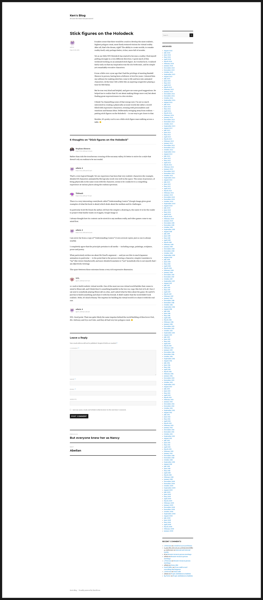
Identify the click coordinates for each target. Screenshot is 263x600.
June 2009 (167, 494)
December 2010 (169, 456)
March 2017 (167, 294)
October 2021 (168, 176)
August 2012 (168, 412)
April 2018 (167, 266)
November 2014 (169, 354)
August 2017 (168, 283)
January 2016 (168, 324)
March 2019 (168, 242)
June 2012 (167, 417)
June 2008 (167, 520)
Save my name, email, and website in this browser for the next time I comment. (99, 410)
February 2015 (168, 348)
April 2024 (167, 111)
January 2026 (168, 66)
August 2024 (168, 102)
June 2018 (167, 262)
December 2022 (169, 145)
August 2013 (168, 387)
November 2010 (169, 458)
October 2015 (168, 331)
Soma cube (174, 565)
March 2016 (168, 320)
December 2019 (169, 223)
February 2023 (169, 141)
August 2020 (168, 206)
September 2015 (169, 333)
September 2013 (169, 384)
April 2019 (167, 240)
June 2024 (167, 107)
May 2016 (167, 316)
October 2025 (168, 72)
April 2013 (167, 395)
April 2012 (167, 421)
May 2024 (167, 109)
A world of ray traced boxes (183, 546)
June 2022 (167, 158)
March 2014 (168, 372)
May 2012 (167, 419)
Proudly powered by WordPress (89, 590)
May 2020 (167, 212)
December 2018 (169, 249)
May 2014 (167, 367)
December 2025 (169, 68)
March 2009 (168, 501)
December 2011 (169, 430)
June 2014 (167, 365)
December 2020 (169, 197)
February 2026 (169, 64)
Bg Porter (167, 576)
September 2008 (169, 514)
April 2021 (167, 188)
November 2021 (169, 173)
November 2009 (169, 484)
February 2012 (169, 425)
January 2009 (168, 505)
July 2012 (167, 415)
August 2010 (168, 464)
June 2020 (167, 210)
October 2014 (168, 356)
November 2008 (169, 509)
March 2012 (168, 423)
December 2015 (169, 326)
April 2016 (167, 318)
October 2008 (168, 512)
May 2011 (167, 445)
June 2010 (167, 468)
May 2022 (167, 160)
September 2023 (169, 126)
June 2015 (167, 339)
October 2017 (168, 279)
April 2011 (167, 447)
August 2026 (168, 51)
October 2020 (168, 201)
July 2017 (167, 285)
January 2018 (168, 272)
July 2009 (167, 492)
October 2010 (168, 460)
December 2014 (169, 352)
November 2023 (169, 122)
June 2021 (167, 184)
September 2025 (169, 74)
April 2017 (167, 292)
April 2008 (167, 524)
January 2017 (168, 298)
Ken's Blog (78, 15)
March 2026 (168, 61)
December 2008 (169, 507)
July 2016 (167, 311)
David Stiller (168, 567)
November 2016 (169, 303)
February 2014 (169, 374)
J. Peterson (167, 546)
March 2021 (168, 191)
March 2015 (168, 346)
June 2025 (167, 81)
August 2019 (168, 232)
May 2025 (167, 83)
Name (73, 379)
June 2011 (167, 443)
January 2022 (168, 169)
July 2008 (167, 518)
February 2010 (169, 477)
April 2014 (167, 369)
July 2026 (167, 53)
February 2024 (169, 115)
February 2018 (169, 270)
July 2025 (167, 79)
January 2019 (168, 247)
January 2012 (168, 428)
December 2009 (169, 481)
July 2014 (167, 363)
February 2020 (169, 219)
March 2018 (168, 268)
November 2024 (169, 96)
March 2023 (168, 139)
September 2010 (169, 462)
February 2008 (169, 529)
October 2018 (168, 253)
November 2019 (169, 225)
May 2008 (167, 522)
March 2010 (168, 475)
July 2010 (167, 466)
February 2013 (169, 400)
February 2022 (169, 167)
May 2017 (167, 290)
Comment (74, 348)
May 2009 (167, 496)
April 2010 (167, 473)
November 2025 (169, 70)
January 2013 (168, 402)
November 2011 (169, 432)
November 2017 (169, 277)
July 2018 (167, 260)
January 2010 (168, 479)
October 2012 (168, 408)
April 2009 (167, 499)
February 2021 (169, 193)
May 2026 (167, 57)
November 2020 (169, 199)
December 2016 (169, 300)
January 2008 (168, 531)
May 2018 (167, 264)
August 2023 (168, 128)
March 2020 (168, 216)
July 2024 (167, 104)
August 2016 (168, 309)
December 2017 (169, 275)
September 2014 (169, 359)
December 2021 (169, 171)
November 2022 (169, 148)
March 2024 (168, 113)
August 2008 (168, 516)
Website (73, 399)
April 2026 (167, 59)
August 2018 (168, 257)
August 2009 (168, 490)
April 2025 (167, 85)
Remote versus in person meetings (179, 554)
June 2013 (167, 391)
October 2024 (168, 98)
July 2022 (167, 156)
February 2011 (168, 451)
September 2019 (169, 229)
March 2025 (168, 87)
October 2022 (168, 150)
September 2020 (169, 204)
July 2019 (167, 234)
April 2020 (167, 214)
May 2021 (167, 186)
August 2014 (168, 361)
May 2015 (167, 341)
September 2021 (169, 178)
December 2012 (169, 404)
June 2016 (167, 313)
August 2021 (168, 180)
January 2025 (168, 92)
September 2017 (169, 281)
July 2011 (167, 440)
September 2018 (169, 255)
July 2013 (167, 389)
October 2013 (168, 382)
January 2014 (168, 376)
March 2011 (167, 449)
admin (72, 47)
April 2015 (167, 344)
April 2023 (167, 137)
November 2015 (169, 328)
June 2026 (167, 55)
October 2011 (168, 434)
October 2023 (168, 124)
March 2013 (168, 397)
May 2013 (167, 393)
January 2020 (168, 221)
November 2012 (169, 406)
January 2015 (168, 350)
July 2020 (167, 208)
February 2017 (168, 296)
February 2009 (169, 503)
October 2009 (168, 486)
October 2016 (168, 305)
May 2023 (167, 135)
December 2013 (169, 378)
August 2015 (168, 335)
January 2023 (168, 143)
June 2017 (167, 288)
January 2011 (168, 453)
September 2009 (169, 488)
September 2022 (169, 152)
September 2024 (169, 100)
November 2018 (169, 251)
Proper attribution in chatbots (181, 574)
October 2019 (168, 227)
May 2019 (167, 238)
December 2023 (169, 120)
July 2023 (167, 130)
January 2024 (168, 117)
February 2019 (168, 244)
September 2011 (169, 436)
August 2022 (168, 154)
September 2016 (169, 307)
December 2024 (169, 94)
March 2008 (168, 527)
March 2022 (168, 165)
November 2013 (169, 380)
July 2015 (167, 337)
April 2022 (167, 163)
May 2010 (167, 471)
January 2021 (168, 195)
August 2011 (168, 438)
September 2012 (169, 410)
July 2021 (167, 182)
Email (73, 389)
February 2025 (169, 89)
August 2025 (168, 76)
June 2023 (167, 132)
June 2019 (167, 236)
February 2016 (168, 322)
